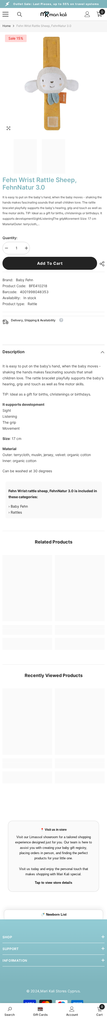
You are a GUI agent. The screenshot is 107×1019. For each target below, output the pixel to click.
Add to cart (50, 263)
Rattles (16, 512)
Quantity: (9, 238)
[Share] (101, 264)
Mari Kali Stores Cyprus (60, 991)
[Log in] (87, 14)
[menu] (5, 14)
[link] (27, 632)
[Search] (20, 14)
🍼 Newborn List (53, 914)
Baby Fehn (24, 280)
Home (6, 26)
